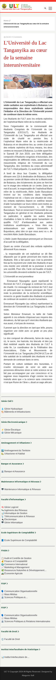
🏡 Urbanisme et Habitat (13, 453)
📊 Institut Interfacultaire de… (15, 657)
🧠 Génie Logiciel (9, 507)
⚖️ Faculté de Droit (10, 639)
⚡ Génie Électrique (11, 430)
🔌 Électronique (9, 519)
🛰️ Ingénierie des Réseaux (14, 510)
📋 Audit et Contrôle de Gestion (16, 558)
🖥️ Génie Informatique (12, 522)
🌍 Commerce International (14, 564)
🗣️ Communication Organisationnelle (19, 591)
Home (6, 20)
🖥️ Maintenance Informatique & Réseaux (21, 489)
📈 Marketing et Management (15, 567)
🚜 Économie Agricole (12, 573)
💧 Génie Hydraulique (12, 409)
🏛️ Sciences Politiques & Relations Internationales (25, 621)
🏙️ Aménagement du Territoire (15, 450)
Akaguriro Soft (28, 675)
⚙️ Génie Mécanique (11, 433)
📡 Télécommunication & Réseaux (18, 516)
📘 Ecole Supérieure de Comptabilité (19, 540)
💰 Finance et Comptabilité (14, 561)
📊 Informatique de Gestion (14, 513)
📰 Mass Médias (9, 594)
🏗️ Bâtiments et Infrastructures (15, 412)
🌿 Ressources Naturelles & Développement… (23, 570)
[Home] (16, 7)
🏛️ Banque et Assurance (13, 471)
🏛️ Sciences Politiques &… (14, 597)
